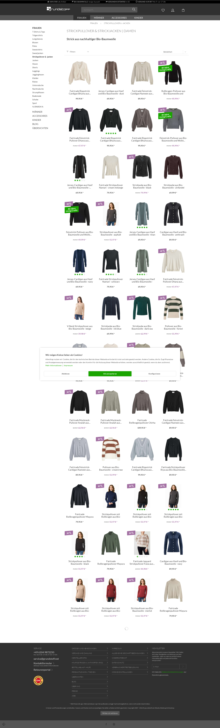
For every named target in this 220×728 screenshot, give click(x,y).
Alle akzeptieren (110, 374)
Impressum (68, 365)
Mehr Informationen (53, 365)
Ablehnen (66, 374)
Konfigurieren (154, 374)
